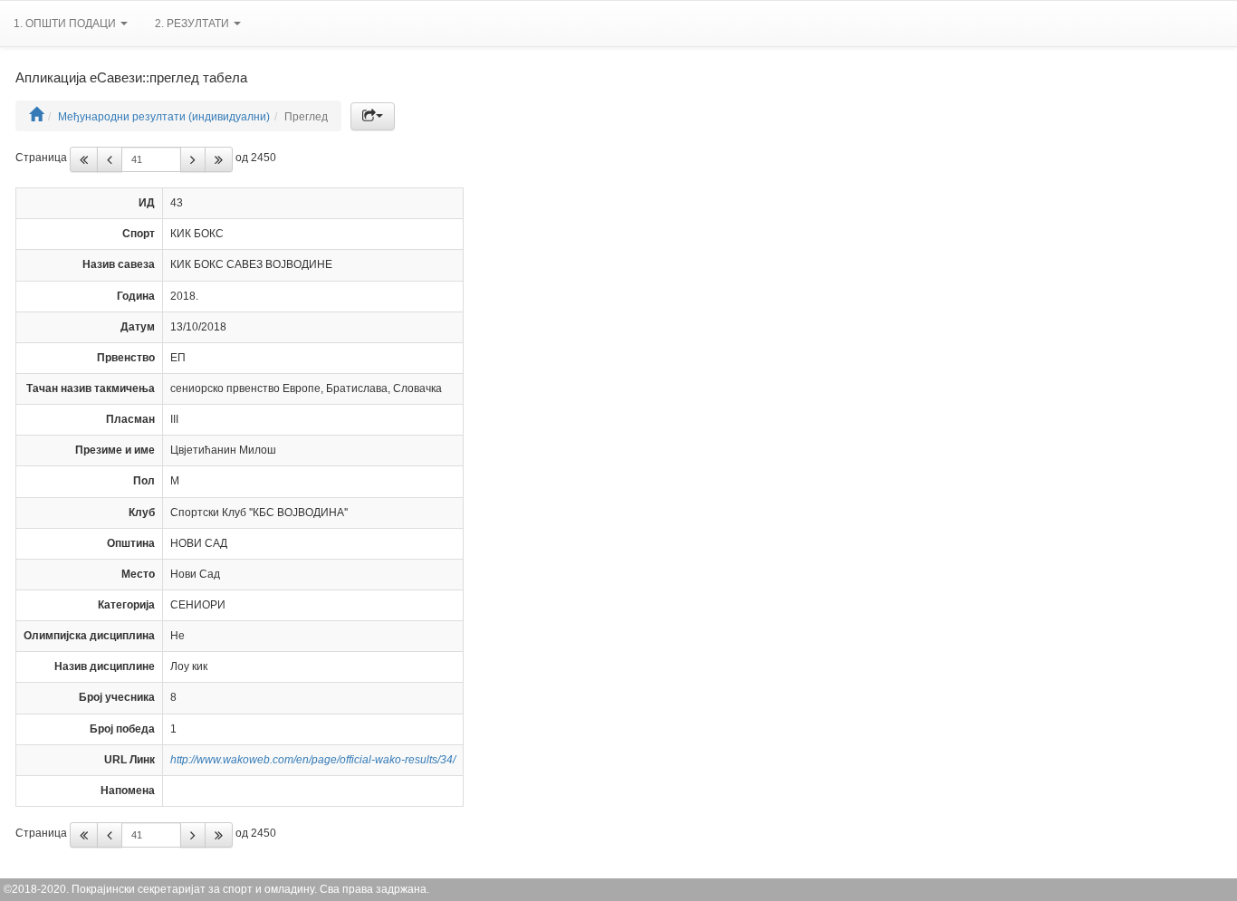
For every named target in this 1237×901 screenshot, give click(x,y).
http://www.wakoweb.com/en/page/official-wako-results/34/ (312, 759)
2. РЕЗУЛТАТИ (193, 23)
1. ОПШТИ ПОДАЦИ (66, 23)
